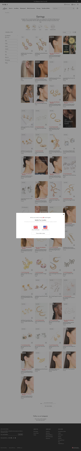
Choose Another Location (40, 233)
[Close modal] (63, 214)
